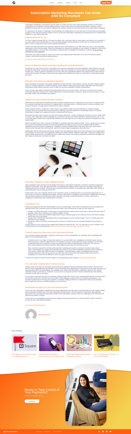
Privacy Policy (47, 431)
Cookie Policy (39, 431)
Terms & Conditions (57, 431)
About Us (68, 2)
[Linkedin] (106, 431)
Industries (60, 2)
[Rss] (99, 431)
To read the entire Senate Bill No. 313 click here (40, 59)
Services (51, 2)
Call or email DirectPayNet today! (35, 305)
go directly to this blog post (88, 257)
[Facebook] (103, 431)
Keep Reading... (17, 331)
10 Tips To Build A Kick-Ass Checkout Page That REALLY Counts (70, 226)
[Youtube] (110, 431)
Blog (75, 2)
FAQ (81, 2)
